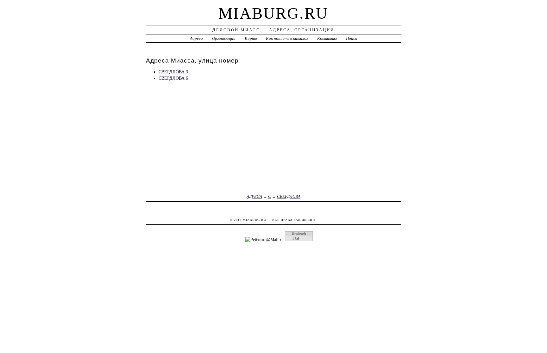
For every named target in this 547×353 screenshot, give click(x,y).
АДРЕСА (254, 196)
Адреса (196, 38)
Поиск (351, 38)
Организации (224, 38)
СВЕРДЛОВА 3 (173, 71)
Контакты (327, 38)
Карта (251, 38)
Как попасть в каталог (287, 38)
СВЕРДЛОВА (288, 196)
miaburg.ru (273, 13)
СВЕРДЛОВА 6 (173, 78)
